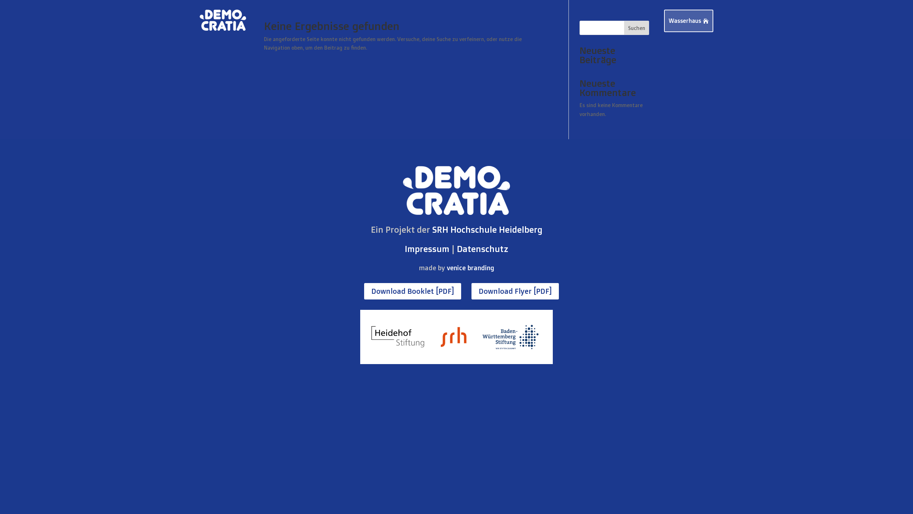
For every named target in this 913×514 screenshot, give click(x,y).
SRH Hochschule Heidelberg (487, 229)
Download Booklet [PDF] (412, 291)
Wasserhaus (685, 20)
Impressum (427, 248)
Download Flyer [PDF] (515, 291)
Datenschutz (482, 248)
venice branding (470, 268)
